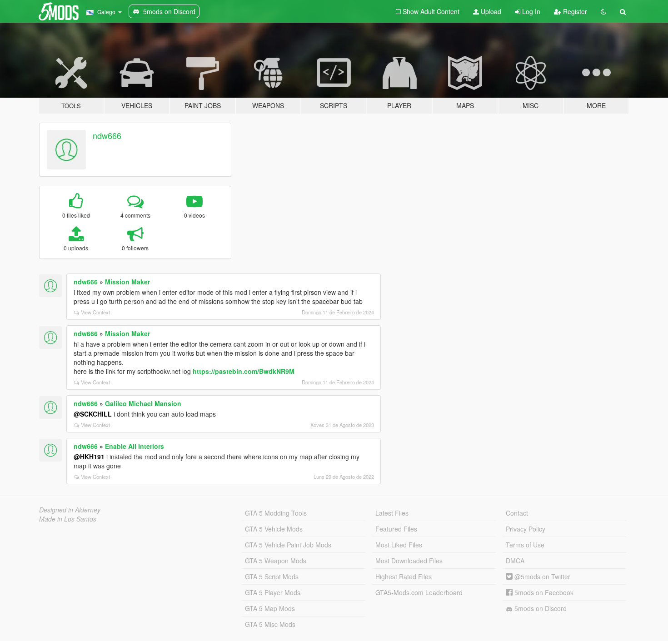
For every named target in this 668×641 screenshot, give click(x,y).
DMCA (515, 560)
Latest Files (392, 512)
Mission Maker (127, 281)
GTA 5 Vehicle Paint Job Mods (288, 544)
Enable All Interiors (134, 446)
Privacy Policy (525, 528)
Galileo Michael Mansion (143, 403)
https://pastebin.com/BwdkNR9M (243, 371)
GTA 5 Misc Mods (270, 624)
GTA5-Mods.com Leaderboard (419, 592)
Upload (490, 11)
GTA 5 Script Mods (272, 576)
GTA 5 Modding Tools (276, 512)
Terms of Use (525, 544)
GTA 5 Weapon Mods (275, 560)
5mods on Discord (540, 608)
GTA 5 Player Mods (272, 592)
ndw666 (107, 135)
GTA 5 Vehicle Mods (274, 528)
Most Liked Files (398, 544)
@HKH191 (89, 456)
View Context (95, 312)
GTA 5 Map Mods (270, 608)
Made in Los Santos (67, 518)
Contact (517, 512)
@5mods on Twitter (541, 576)
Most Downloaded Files (409, 560)
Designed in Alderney (69, 509)
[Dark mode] (603, 11)
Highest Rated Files (403, 576)
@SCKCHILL (93, 413)
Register (574, 11)
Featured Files (396, 528)
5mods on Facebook (543, 592)
